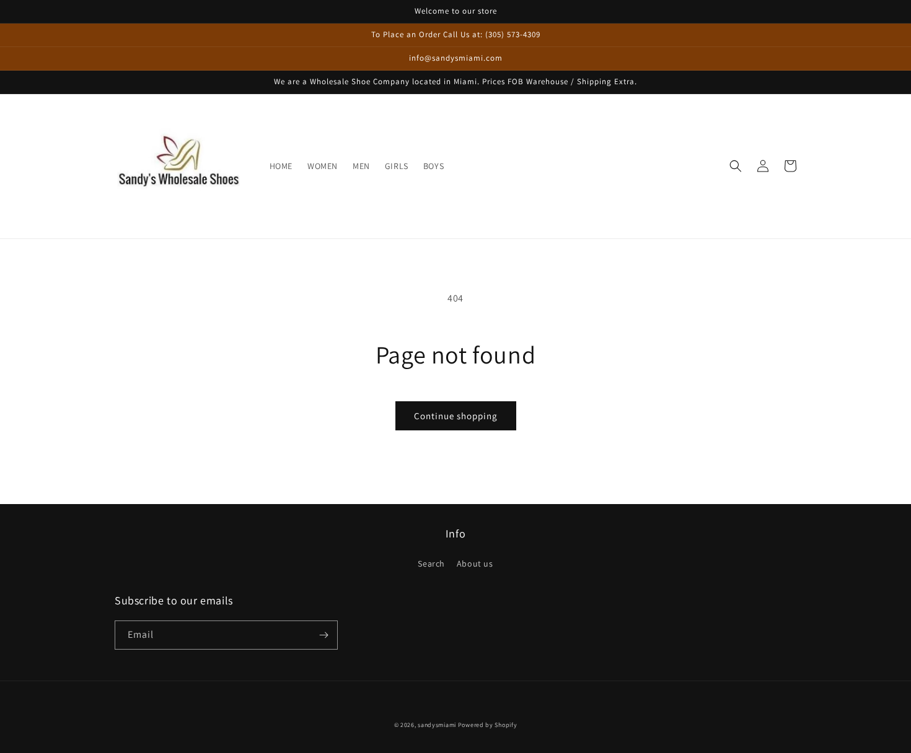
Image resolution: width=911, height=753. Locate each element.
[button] (735, 166)
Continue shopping (456, 416)
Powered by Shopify (487, 725)
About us (475, 563)
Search (431, 563)
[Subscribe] (323, 635)
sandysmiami (437, 725)
